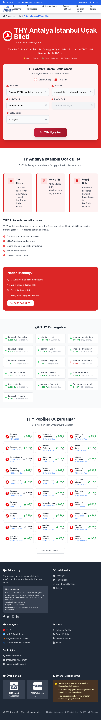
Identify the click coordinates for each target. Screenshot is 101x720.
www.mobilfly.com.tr (16, 664)
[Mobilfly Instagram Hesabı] (97, 2)
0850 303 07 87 (13, 2)
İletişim (93, 9)
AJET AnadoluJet (15, 634)
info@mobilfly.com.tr (34, 2)
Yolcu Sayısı (15, 113)
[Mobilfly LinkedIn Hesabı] (17, 616)
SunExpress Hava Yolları (18, 642)
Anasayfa (16, 9)
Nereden (14, 86)
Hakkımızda (32, 9)
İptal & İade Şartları (65, 584)
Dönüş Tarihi (60, 99)
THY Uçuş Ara (52, 132)
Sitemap (94, 712)
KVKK (59, 642)
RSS (84, 712)
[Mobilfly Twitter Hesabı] (94, 2)
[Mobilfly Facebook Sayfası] (90, 2)
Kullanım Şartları (80, 10)
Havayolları (50, 6)
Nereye (58, 86)
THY (19, 16)
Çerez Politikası (67, 7)
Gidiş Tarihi (14, 99)
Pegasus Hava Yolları (17, 638)
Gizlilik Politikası (63, 638)
